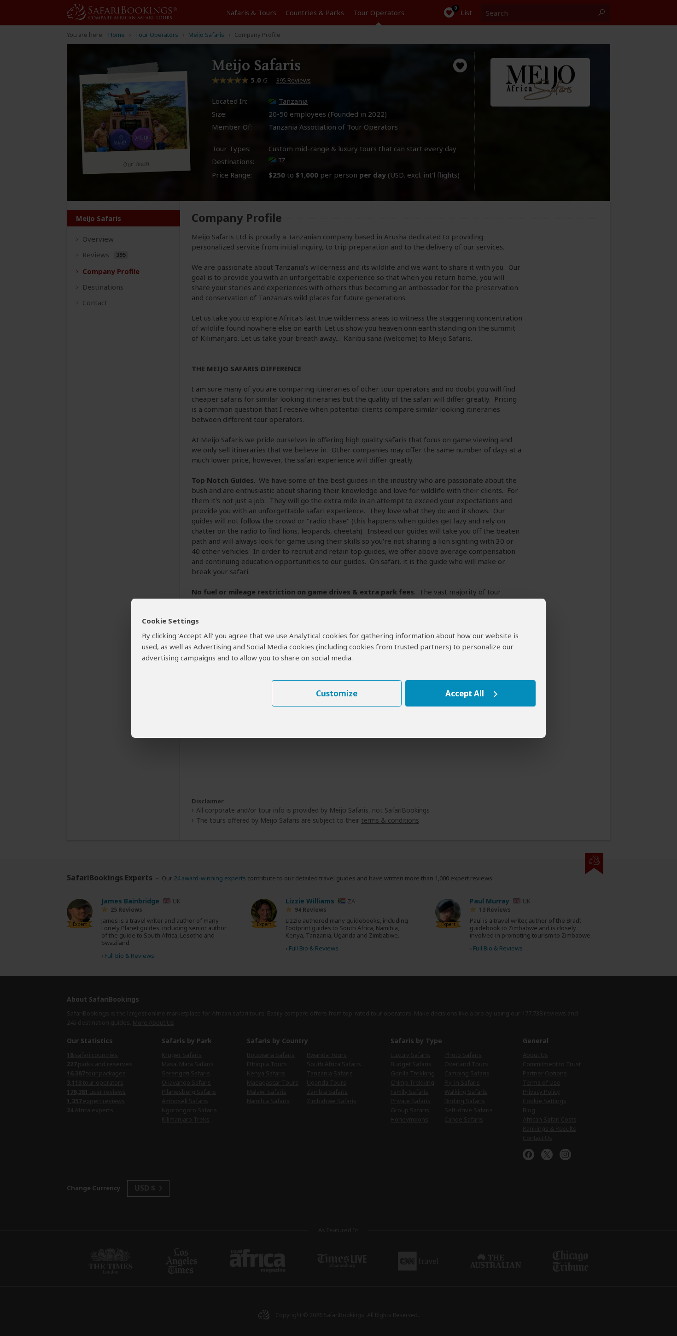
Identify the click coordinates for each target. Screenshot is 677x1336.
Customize (336, 693)
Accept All (464, 693)
